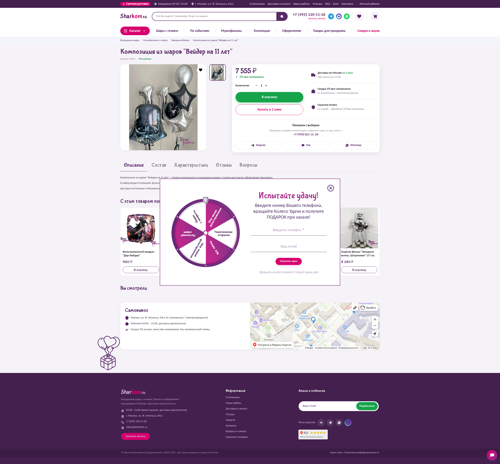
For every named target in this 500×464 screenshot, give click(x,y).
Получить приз (288, 261)
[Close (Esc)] (330, 188)
